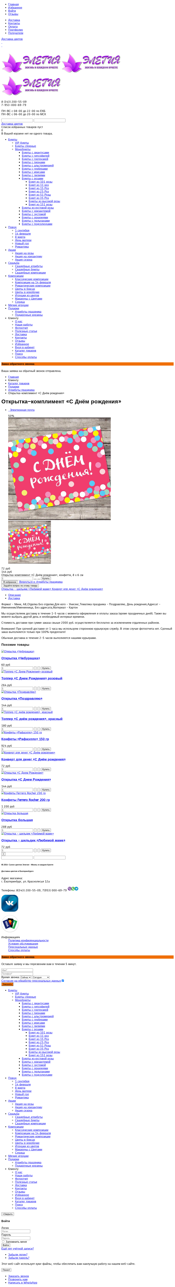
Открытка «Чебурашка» (20, 658)
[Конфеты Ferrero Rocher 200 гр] (23, 793)
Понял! (6, 1270)
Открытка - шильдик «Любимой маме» (33, 840)
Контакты (14, 23)
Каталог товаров (18, 383)
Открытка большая (17, 820)
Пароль (6, 1234)
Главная (13, 4)
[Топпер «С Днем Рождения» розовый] (26, 671)
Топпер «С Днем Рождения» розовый (31, 678)
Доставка (14, 20)
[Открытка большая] (14, 813)
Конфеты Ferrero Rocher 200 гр (25, 800)
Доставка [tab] (14, 598)
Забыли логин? (18, 1254)
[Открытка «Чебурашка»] (17, 651)
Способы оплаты (19, 950)
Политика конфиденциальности (28, 940)
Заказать (7, 984)
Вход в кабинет (25, 1198)
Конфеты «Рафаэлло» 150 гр (25, 739)
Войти (12, 10)
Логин (5, 1228)
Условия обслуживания (23, 943)
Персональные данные (23, 947)
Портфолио (15, 29)
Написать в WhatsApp (22, 1282)
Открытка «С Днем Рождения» (26, 779)
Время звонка (10, 977)
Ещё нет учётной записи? (17, 1248)
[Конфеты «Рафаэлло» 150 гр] (21, 732)
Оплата (13, 26)
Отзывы (13, 14)
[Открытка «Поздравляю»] (18, 692)
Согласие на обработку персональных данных (31, 980)
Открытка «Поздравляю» (21, 698)
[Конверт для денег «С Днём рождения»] (28, 752)
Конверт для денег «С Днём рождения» (33, 759)
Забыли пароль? (18, 1257)
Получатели (15, 33)
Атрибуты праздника (21, 390)
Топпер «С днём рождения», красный (32, 719)
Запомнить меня (16, 1241)
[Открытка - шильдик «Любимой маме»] (27, 833)
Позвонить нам (18, 1279)
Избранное (15, 7)
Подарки (13, 386)
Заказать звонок (18, 1276)
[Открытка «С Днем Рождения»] (22, 772)
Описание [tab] (14, 595)
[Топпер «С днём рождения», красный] (27, 712)
